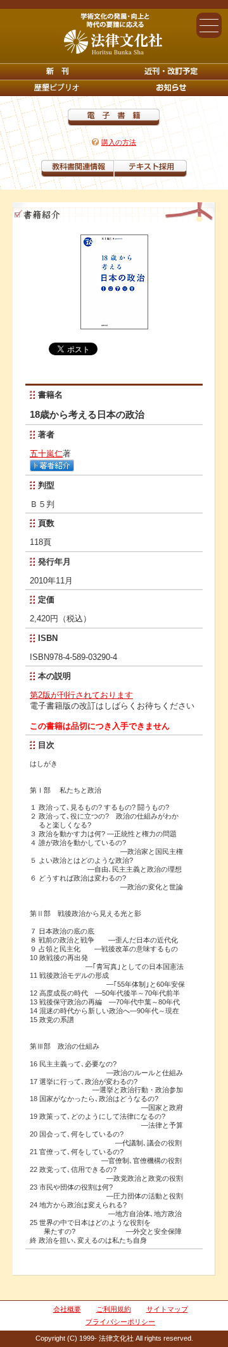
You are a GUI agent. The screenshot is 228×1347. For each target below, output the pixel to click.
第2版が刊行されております (81, 695)
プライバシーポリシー (120, 1322)
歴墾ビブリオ (57, 88)
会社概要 (67, 1309)
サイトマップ (167, 1309)
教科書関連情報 (77, 168)
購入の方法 (118, 142)
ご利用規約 (113, 1309)
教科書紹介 (150, 168)
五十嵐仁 (46, 453)
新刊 (57, 71)
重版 (171, 88)
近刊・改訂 (171, 71)
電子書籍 (114, 117)
